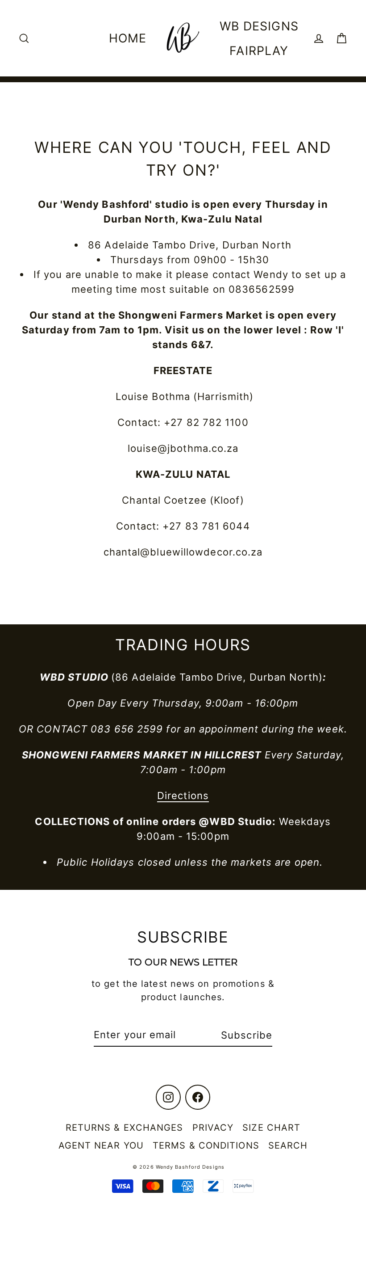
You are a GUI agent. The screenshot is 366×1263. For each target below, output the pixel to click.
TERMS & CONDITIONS (206, 1145)
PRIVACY (213, 1127)
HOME (127, 38)
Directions (183, 795)
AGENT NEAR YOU (101, 1145)
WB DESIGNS (259, 26)
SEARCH (288, 1145)
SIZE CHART (271, 1127)
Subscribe (246, 1035)
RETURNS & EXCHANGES (124, 1127)
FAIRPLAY (258, 50)
